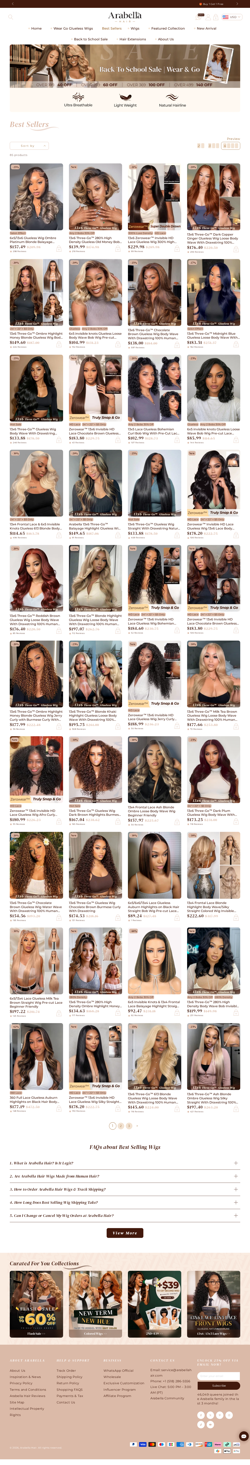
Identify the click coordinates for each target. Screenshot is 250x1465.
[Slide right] (237, 3)
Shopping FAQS (70, 1390)
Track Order (66, 1371)
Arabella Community (167, 1398)
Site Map (17, 1402)
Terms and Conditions (28, 1390)
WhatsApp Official (118, 1371)
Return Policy (68, 1383)
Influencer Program (120, 1390)
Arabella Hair (28, 1447)
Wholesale (112, 1377)
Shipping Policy (70, 1377)
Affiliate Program (117, 1396)
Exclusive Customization (124, 1383)
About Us (17, 1371)
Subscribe (219, 1385)
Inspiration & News (25, 1377)
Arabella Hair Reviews (28, 1396)
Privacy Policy (21, 1383)
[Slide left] (13, 3)
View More (125, 1233)
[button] (11, 17)
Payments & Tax (70, 1396)
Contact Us (66, 1402)
